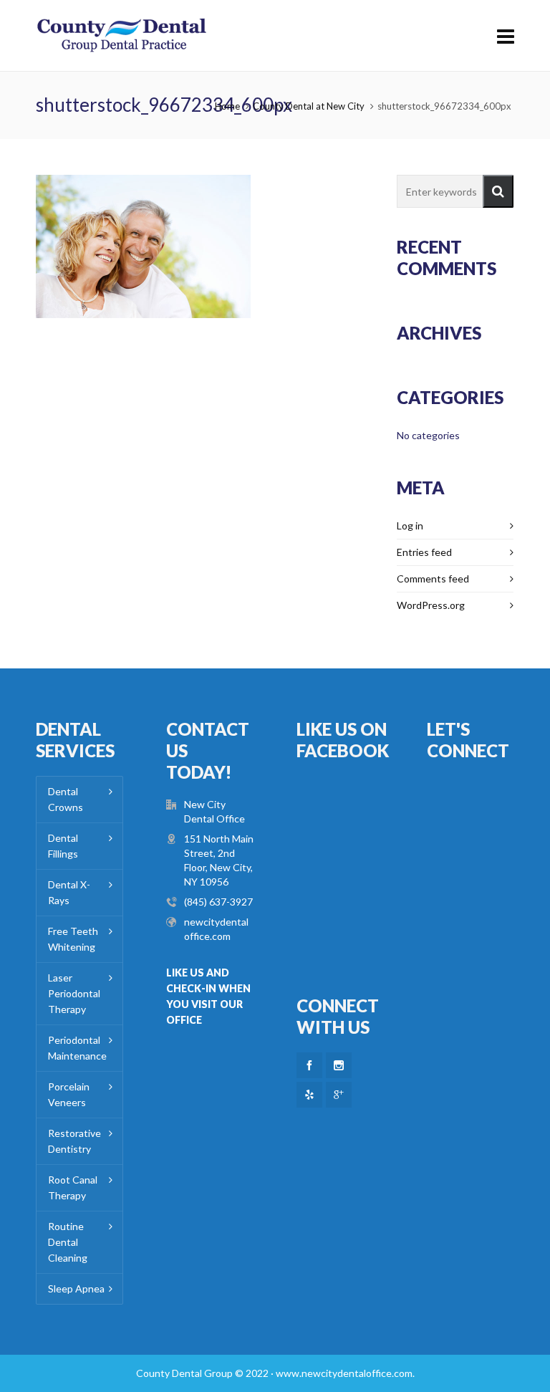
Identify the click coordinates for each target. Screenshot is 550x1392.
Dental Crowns (65, 799)
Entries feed (424, 552)
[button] (498, 191)
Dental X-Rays (69, 892)
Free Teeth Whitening (73, 939)
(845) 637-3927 (218, 902)
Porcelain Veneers (69, 1094)
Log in (410, 525)
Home (227, 106)
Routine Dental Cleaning (67, 1242)
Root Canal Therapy (72, 1187)
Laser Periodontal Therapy (74, 993)
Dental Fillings (63, 846)
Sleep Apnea (76, 1288)
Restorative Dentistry (74, 1141)
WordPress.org (431, 605)
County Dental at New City (309, 106)
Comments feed (433, 578)
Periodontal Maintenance (77, 1048)
